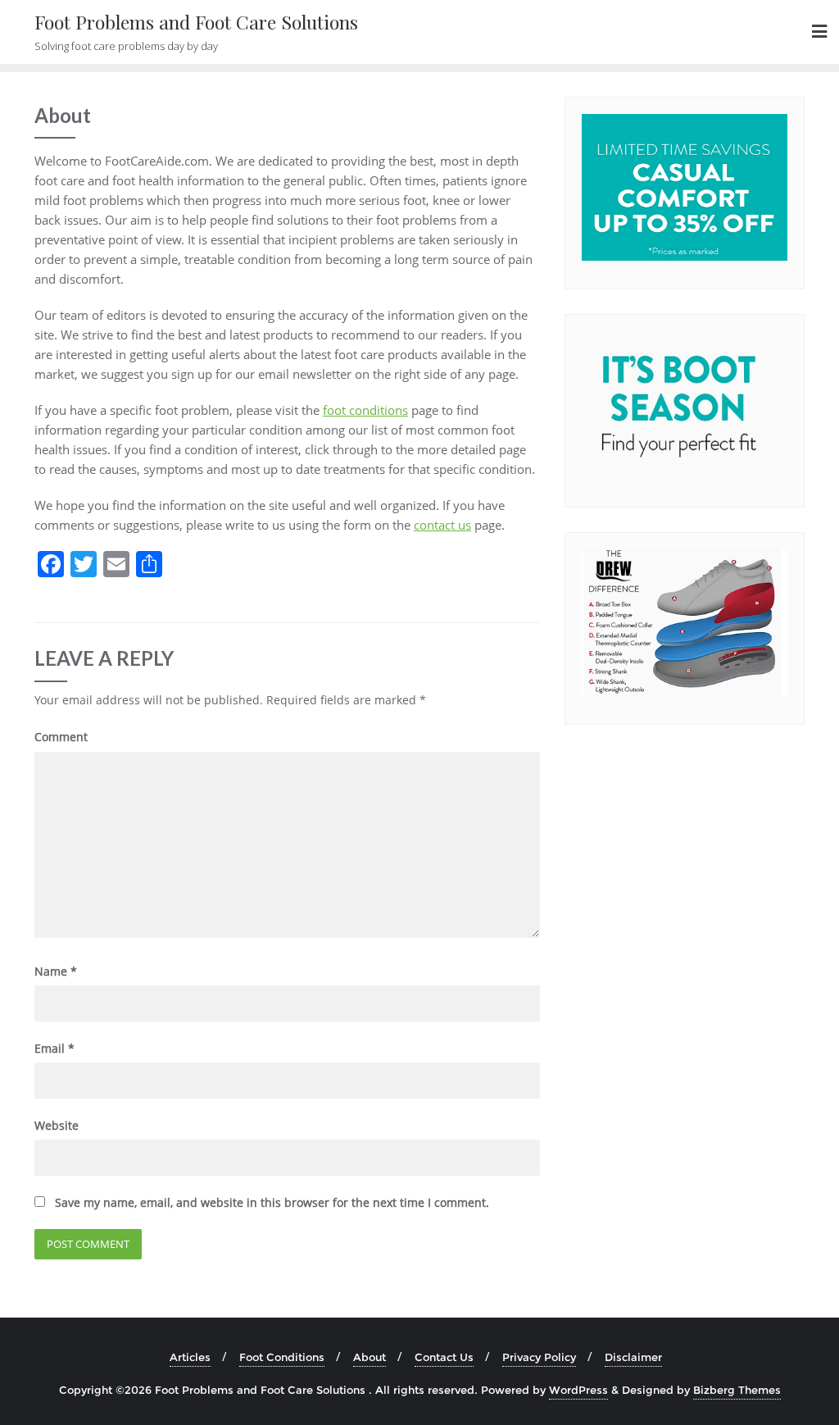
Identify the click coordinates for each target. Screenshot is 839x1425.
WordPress (578, 1389)
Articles (190, 1357)
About (369, 1357)
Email (54, 1048)
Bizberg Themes (737, 1389)
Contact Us (444, 1357)
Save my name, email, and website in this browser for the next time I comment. (272, 1202)
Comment (61, 736)
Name (55, 971)
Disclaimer (633, 1357)
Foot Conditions (281, 1357)
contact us (442, 525)
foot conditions (365, 410)
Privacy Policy (539, 1357)
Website (56, 1125)
